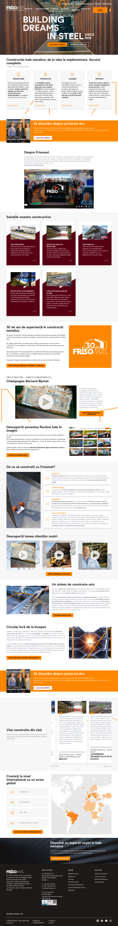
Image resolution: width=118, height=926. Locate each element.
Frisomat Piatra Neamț (75, 885)
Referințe (76, 10)
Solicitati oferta (73, 874)
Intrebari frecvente (101, 874)
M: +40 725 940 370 (49, 886)
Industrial (28, 9)
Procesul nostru (73, 882)
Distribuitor (107, 4)
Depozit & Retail (42, 9)
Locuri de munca (100, 876)
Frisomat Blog (99, 882)
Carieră (98, 4)
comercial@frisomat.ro (84, 4)
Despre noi (85, 9)
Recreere (65, 9)
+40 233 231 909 (67, 4)
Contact (71, 879)
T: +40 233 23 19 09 (48, 884)
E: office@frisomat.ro (49, 888)
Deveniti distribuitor (101, 879)
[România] (110, 10)
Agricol (55, 9)
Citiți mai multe (13, 105)
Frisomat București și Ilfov (76, 887)
